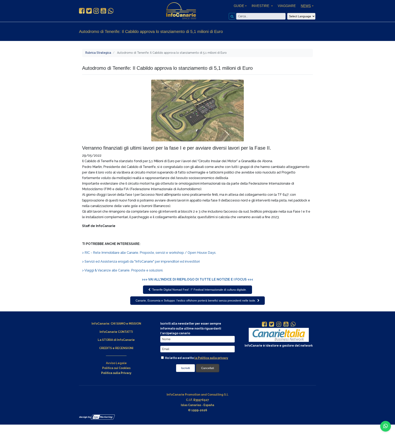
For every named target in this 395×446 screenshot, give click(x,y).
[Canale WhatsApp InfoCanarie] (110, 11)
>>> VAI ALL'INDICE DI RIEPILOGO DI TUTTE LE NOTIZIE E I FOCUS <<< (197, 279)
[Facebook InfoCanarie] (82, 11)
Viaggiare (287, 6)
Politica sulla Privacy (116, 373)
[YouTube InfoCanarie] (103, 11)
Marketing (103, 417)
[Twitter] (271, 324)
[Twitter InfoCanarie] (89, 11)
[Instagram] (278, 324)
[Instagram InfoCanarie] (96, 11)
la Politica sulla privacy (211, 358)
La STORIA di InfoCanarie (116, 339)
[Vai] (232, 16)
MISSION (135, 323)
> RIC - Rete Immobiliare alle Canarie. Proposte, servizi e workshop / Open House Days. (149, 253)
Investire (261, 6)
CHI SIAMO (118, 323)
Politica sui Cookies (116, 368)
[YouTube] (285, 324)
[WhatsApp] (293, 324)
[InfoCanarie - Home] (181, 11)
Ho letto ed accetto (196, 358)
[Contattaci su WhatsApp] (385, 426)
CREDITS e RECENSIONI (116, 348)
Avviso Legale (116, 363)
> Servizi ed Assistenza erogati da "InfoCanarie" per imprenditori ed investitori (141, 261)
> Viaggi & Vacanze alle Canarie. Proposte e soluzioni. (122, 270)
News (306, 6)
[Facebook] (264, 324)
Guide (239, 6)
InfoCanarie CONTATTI (116, 331)
